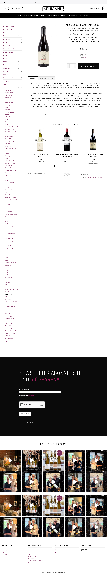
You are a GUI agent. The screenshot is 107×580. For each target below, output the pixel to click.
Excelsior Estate (9, 207)
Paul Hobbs (8, 284)
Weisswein (6, 81)
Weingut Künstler (9, 323)
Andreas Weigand (9, 112)
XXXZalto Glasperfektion (11, 331)
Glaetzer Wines (9, 226)
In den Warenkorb (88, 66)
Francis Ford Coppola (11, 214)
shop (19, 15)
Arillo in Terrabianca (10, 117)
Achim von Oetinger (10, 95)
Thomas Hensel (9, 309)
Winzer (5, 87)
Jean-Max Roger (9, 246)
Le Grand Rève (9, 253)
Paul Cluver (8, 282)
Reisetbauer (8, 287)
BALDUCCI (4, 554)
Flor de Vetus (8, 211)
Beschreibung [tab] (33, 78)
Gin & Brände (34, 15)
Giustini (7, 224)
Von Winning (8, 316)
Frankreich (89, 177)
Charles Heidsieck (9, 165)
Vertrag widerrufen (32, 558)
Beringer (7, 119)
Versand (84, 57)
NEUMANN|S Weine (61, 550)
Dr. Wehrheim (8, 202)
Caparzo (7, 153)
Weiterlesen (40, 166)
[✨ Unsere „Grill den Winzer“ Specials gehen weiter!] (96, 460)
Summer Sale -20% (9, 78)
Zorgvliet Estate (9, 338)
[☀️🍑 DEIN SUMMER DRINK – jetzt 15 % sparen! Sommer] (10, 460)
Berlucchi (7, 122)
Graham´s (7, 231)
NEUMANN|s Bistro (6, 557)
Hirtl (6, 243)
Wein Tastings (84, 15)
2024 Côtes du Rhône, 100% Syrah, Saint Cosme (93, 155)
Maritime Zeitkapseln (10, 262)
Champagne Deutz (10, 163)
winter (5, 84)
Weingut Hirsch (9, 321)
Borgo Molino (8, 139)
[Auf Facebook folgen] (2, 8)
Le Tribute (7, 255)
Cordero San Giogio (10, 185)
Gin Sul (7, 221)
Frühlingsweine (7, 42)
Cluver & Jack (8, 178)
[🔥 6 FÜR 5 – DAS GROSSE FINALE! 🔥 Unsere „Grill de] (75, 460)
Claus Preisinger (9, 175)
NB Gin (7, 275)
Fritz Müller (8, 216)
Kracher (7, 250)
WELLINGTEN (5, 552)
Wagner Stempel (9, 318)
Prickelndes (6, 58)
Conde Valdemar (9, 182)
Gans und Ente (95, 177)
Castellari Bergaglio (10, 160)
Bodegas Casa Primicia (11, 131)
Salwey (7, 297)
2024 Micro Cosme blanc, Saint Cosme (40, 155)
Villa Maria (7, 311)
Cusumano (8, 192)
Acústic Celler (8, 97)
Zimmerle (7, 335)
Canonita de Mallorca (10, 148)
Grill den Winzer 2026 (9, 49)
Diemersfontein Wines (11, 197)
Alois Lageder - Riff (10, 107)
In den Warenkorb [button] (93, 166)
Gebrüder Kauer (9, 219)
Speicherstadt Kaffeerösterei (12, 301)
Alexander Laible (9, 102)
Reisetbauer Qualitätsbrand (12, 289)
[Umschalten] (21, 36)
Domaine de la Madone (11, 199)
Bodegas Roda (9, 134)
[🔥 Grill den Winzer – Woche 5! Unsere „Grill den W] (32, 481)
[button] (8, 2)
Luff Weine (8, 258)
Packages (43, 15)
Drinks (5, 32)
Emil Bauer (8, 204)
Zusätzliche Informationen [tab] (47, 78)
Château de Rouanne (10, 170)
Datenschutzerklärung (34, 552)
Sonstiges (6, 74)
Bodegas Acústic (9, 129)
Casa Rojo (8, 156)
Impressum (31, 550)
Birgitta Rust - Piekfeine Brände (13, 127)
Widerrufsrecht (32, 556)
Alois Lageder (8, 105)
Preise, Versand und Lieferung (35, 560)
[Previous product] (68, 174)
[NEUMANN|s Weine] (53, 9)
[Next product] (65, 174)
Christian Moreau (9, 173)
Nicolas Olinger (9, 277)
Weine (26, 15)
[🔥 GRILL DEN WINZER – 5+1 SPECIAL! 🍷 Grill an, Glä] (10, 481)
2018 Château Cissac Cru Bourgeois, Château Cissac (67, 155)
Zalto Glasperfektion (10, 333)
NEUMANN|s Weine (61, 552)
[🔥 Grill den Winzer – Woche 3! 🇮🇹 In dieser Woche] (75, 481)
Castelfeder (8, 158)
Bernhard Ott (8, 124)
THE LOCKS (5, 550)
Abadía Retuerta (9, 92)
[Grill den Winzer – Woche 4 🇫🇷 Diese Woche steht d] (53, 481)
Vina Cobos (8, 314)
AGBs (29, 554)
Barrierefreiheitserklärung (34, 562)
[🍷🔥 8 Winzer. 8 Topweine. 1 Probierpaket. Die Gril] (32, 460)
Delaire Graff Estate (10, 195)
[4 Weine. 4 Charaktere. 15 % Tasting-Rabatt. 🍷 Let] (53, 460)
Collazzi (7, 180)
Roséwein (6, 62)
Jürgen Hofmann (9, 248)
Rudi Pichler (8, 292)
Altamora (7, 109)
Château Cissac (9, 168)
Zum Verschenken (53, 15)
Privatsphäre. (31, 395)
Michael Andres (9, 267)
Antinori (7, 114)
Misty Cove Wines (9, 270)
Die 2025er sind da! (8, 29)
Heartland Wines (9, 238)
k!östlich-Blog (72, 15)
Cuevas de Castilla (10, 190)
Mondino (7, 272)
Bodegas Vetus (9, 136)
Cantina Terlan (9, 151)
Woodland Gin (9, 328)
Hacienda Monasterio (10, 236)
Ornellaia (7, 280)
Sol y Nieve (8, 299)
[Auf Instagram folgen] (5, 8)
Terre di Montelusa (10, 306)
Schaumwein (7, 68)
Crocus (7, 187)
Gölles (6, 229)
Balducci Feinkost (8, 26)
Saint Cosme (8, 294)
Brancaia (7, 143)
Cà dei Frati (8, 146)
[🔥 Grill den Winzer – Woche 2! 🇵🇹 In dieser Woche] (96, 481)
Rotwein (5, 65)
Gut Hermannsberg (10, 233)
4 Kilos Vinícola (9, 90)
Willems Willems (9, 326)
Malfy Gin (7, 260)
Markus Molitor (9, 265)
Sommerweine (7, 71)
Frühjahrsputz (7, 39)
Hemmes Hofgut (9, 241)
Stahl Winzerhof (9, 304)
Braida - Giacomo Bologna (12, 141)
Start (29, 173)
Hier (32, 114)
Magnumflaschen (8, 52)
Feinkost (63, 15)
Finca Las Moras (9, 209)
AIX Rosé (7, 100)
